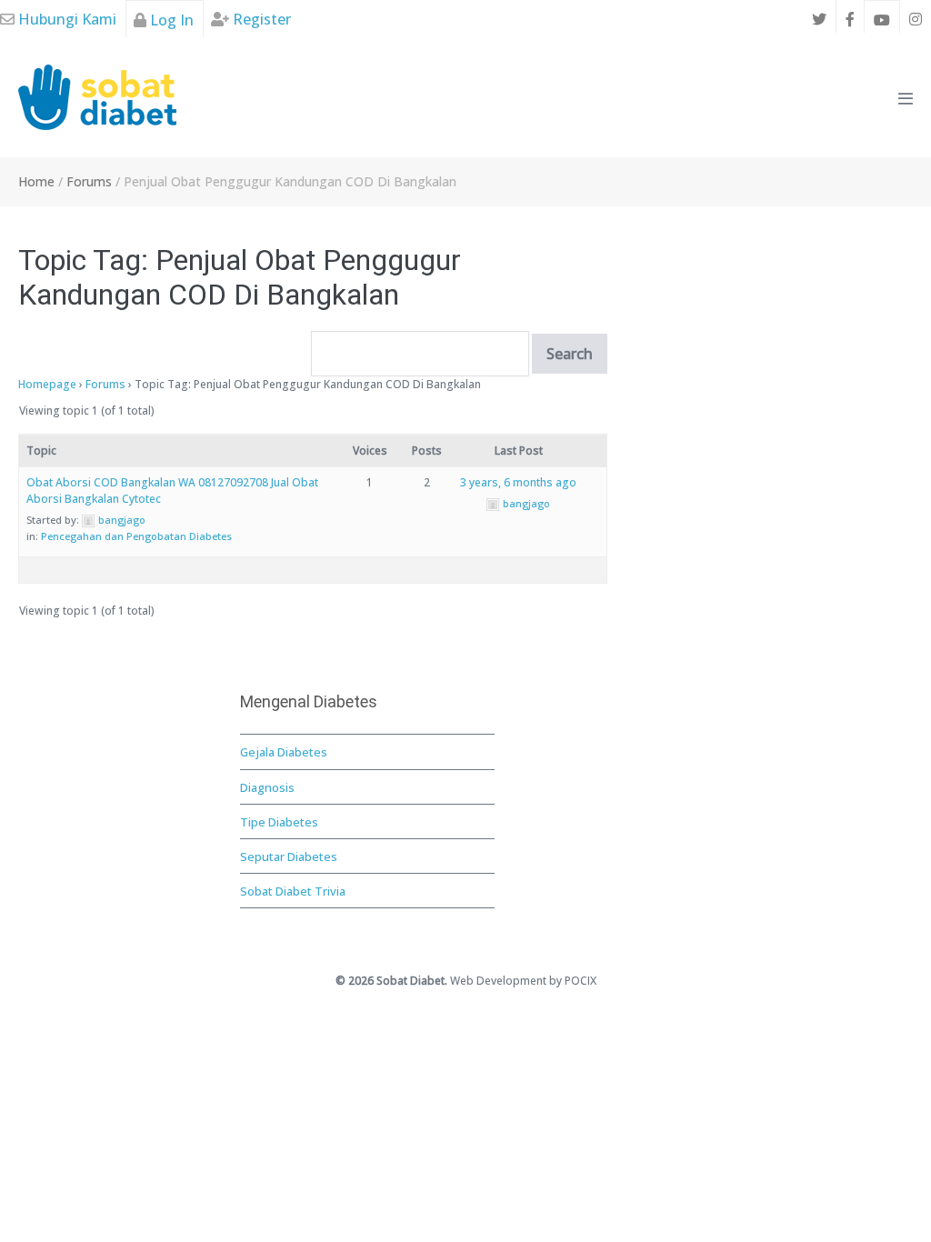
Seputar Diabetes (288, 856)
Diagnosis (267, 787)
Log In (170, 20)
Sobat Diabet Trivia (292, 891)
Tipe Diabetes (279, 822)
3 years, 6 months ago (518, 482)
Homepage (47, 384)
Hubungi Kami (65, 19)
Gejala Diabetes (283, 752)
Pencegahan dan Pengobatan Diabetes (136, 536)
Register (260, 19)
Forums (105, 384)
